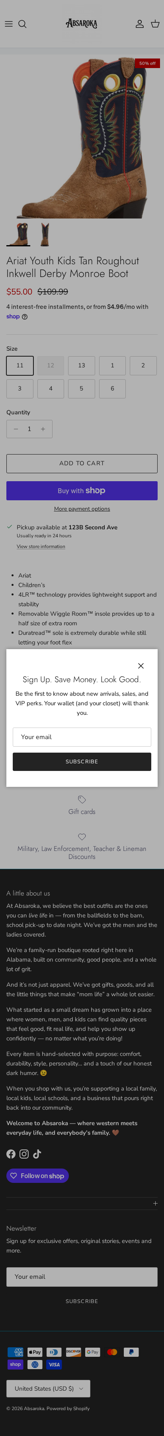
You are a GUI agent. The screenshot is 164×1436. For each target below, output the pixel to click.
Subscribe (82, 761)
